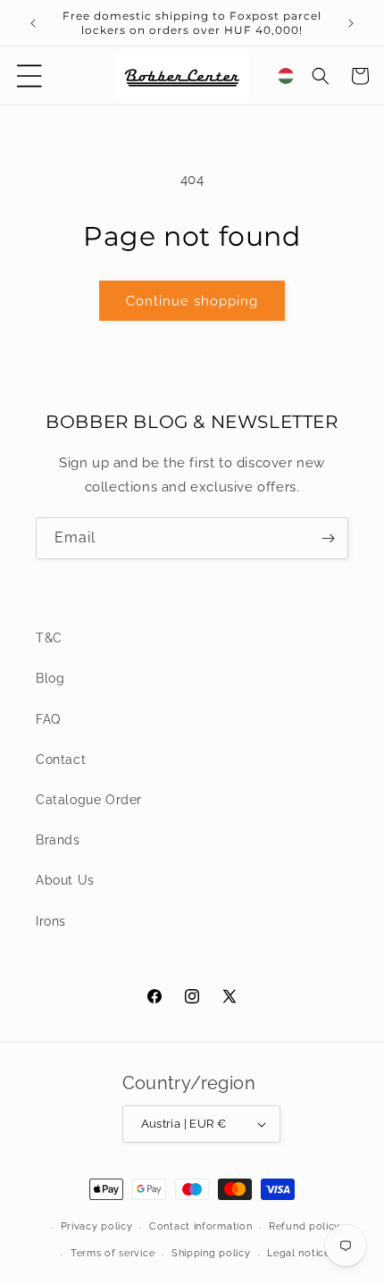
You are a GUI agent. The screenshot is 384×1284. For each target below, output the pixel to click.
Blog (50, 678)
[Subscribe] (327, 538)
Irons (51, 921)
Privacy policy (97, 1226)
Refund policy (304, 1226)
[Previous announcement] (33, 23)
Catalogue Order (89, 800)
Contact (61, 759)
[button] (29, 76)
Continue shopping (192, 301)
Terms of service (112, 1253)
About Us (65, 880)
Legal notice (298, 1253)
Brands (58, 840)
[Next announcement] (351, 23)
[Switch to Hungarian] (286, 76)
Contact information (200, 1226)
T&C (49, 638)
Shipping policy (211, 1253)
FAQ (48, 719)
